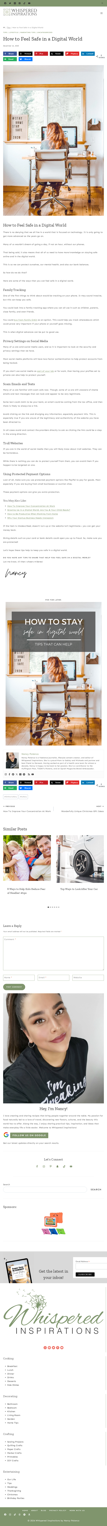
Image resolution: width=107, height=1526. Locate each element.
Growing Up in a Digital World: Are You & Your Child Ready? (38, 510)
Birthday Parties (15, 1498)
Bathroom (12, 1404)
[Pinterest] (19, 3)
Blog (43, 1510)
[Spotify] (24, 774)
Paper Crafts (13, 1449)
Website (77, 977)
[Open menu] (101, 13)
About (34, 1510)
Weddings (12, 1487)
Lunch (10, 1370)
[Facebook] (5, 3)
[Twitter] (10, 3)
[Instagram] (15, 3)
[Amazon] (29, 1514)
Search (6, 1184)
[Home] (4, 27)
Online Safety (10, 797)
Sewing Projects (15, 1442)
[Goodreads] (20, 774)
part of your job (45, 371)
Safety (23, 797)
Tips (5, 32)
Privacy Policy (57, 1510)
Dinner (10, 1374)
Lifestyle (14, 32)
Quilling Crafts (14, 1445)
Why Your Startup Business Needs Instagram (30, 518)
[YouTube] (29, 3)
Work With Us (77, 1510)
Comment (10, 939)
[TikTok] (24, 3)
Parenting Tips (27, 32)
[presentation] (27, 859)
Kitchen (11, 1411)
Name (8, 977)
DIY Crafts (12, 1460)
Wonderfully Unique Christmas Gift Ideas (82, 808)
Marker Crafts (14, 1453)
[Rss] (29, 774)
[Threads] (19, 1514)
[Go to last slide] (7, 870)
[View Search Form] (102, 3)
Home (25, 1510)
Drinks (10, 1377)
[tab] (48, 907)
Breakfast (12, 1366)
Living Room (13, 1415)
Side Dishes (13, 1385)
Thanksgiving (14, 1491)
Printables (12, 1457)
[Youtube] (32, 774)
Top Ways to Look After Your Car (79, 889)
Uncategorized (44, 32)
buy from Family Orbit (25, 320)
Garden (11, 1419)
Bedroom (12, 1408)
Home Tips (12, 1423)
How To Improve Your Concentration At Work (31, 506)
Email (42, 977)
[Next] (100, 870)
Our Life (11, 1479)
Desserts (11, 1381)
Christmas (12, 1494)
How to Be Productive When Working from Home (32, 514)
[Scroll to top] (101, 1516)
